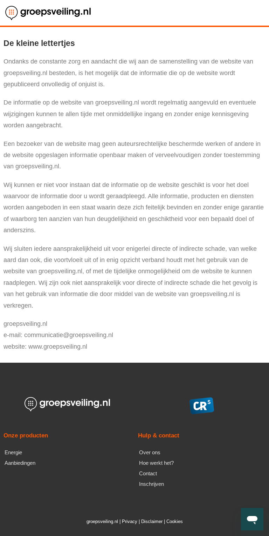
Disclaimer (152, 521)
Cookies (174, 521)
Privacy (129, 521)
